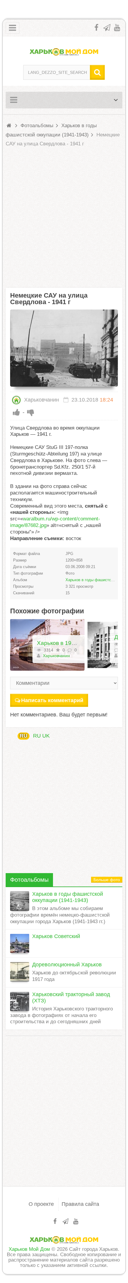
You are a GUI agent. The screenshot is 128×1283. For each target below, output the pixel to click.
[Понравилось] (16, 412)
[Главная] (10, 125)
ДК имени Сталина (95, 637)
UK (46, 736)
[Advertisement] (64, 218)
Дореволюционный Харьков (67, 965)
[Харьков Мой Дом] (64, 51)
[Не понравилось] (30, 412)
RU (23, 736)
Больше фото (106, 879)
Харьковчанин (41, 400)
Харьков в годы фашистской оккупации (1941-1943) (67, 897)
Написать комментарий (52, 700)
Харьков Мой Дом (29, 1249)
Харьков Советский (56, 936)
